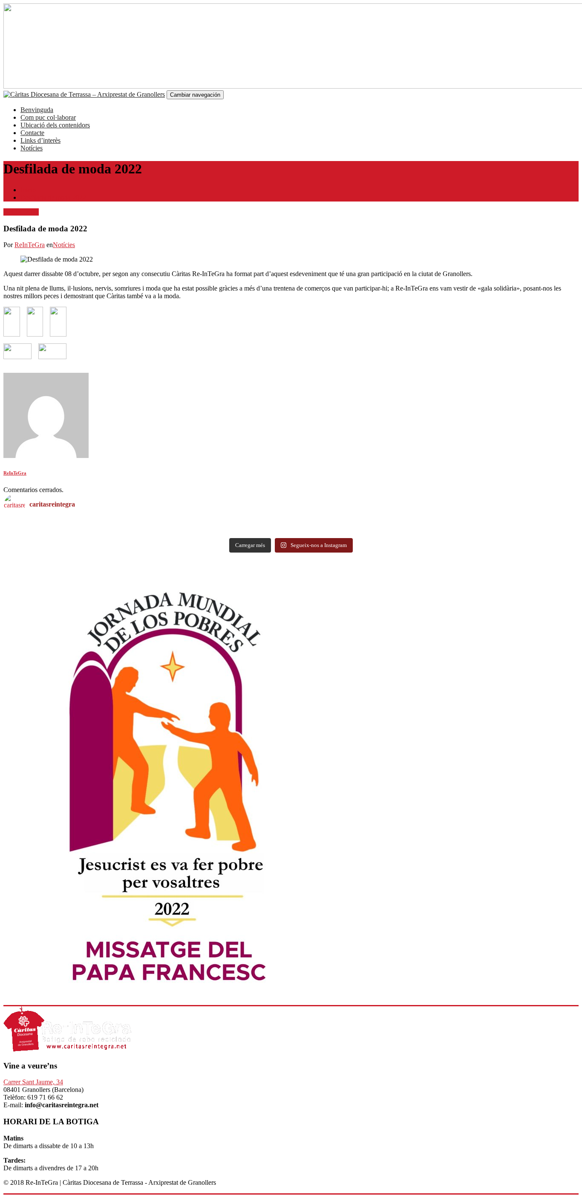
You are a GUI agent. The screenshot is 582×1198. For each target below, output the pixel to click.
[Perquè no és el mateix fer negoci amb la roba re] (147, 531)
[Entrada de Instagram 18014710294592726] (434, 524)
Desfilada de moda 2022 (53, 197)
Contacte (32, 132)
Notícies (31, 148)
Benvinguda (36, 109)
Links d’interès (40, 140)
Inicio (28, 189)
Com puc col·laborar (48, 117)
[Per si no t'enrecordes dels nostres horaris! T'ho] (434, 531)
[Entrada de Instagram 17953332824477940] (147, 524)
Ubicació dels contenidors (55, 125)
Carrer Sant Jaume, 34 (33, 1082)
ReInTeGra (29, 244)
